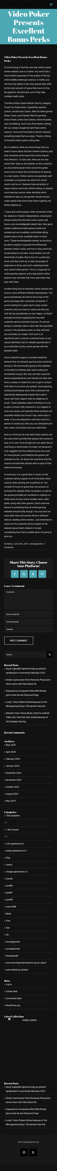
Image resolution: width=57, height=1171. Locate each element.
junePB (9, 899)
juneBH (9, 885)
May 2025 (11, 745)
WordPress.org (13, 1005)
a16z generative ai (15, 843)
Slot (8, 927)
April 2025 (11, 752)
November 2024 (13, 780)
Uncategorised (36, 544)
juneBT (9, 892)
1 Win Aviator (12, 829)
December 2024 (13, 773)
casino (9, 864)
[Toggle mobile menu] (51, 4)
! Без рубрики (13, 815)
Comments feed (13, 998)
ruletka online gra (19, 79)
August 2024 (12, 794)
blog (8, 857)
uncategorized (13, 948)
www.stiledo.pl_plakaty (17, 969)
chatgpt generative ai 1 (17, 871)
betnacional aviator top (27, 394)
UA (7, 934)
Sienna (10, 544)
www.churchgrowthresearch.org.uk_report (26, 962)
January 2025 (12, 766)
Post (8, 920)
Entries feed (11, 991)
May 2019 (11, 801)
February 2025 (13, 759)
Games (9, 878)
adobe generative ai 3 (16, 850)
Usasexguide (12, 955)
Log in (9, 984)
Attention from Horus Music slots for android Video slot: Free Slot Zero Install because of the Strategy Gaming (27, 717)
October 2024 (12, 787)
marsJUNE (11, 906)
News (8, 913)
